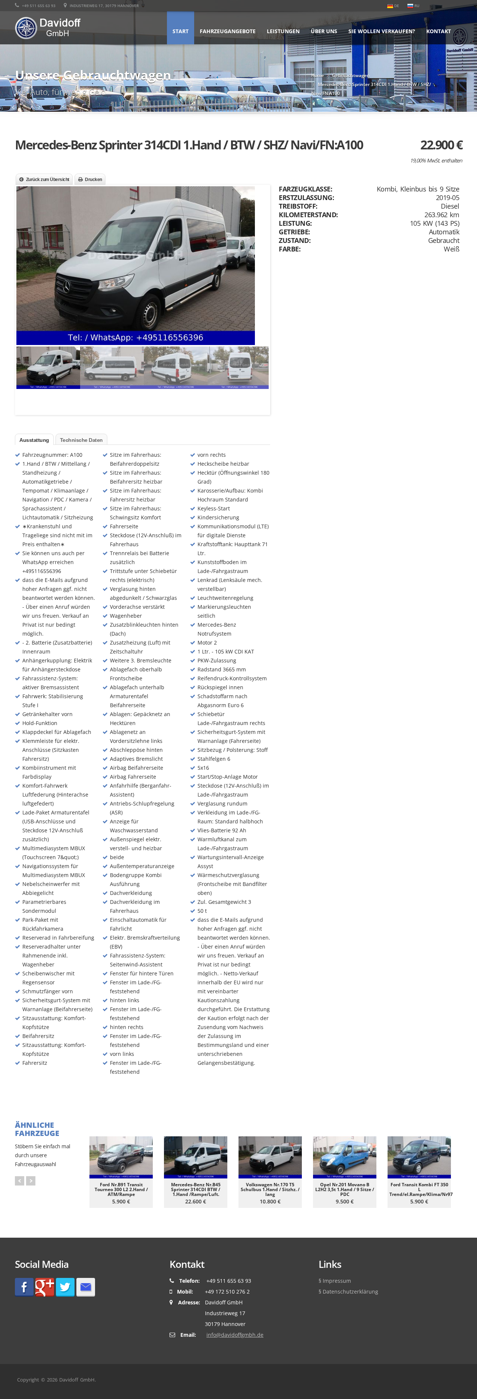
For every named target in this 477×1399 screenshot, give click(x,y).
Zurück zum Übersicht (47, 179)
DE (396, 5)
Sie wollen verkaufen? (381, 31)
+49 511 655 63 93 (38, 5)
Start (181, 31)
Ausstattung (34, 440)
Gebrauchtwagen (351, 75)
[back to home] (48, 25)
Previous (23, 254)
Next (261, 254)
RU (416, 5)
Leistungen (283, 31)
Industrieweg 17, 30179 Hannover (104, 5)
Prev (19, 1181)
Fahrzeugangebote (228, 31)
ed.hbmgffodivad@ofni (234, 1334)
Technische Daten (81, 440)
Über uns (324, 31)
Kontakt (438, 31)
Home (317, 75)
